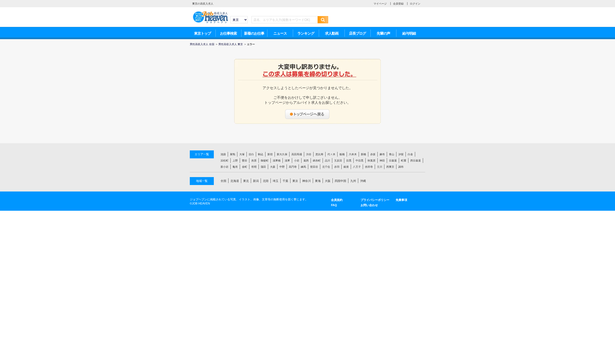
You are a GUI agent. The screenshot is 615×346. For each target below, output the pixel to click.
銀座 (346, 166)
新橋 (363, 154)
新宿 (270, 154)
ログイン (415, 3)
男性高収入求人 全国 (202, 44)
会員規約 (337, 200)
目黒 (348, 160)
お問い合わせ (369, 205)
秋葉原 (371, 160)
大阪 (328, 181)
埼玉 (275, 181)
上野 (235, 160)
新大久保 (282, 154)
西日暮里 (415, 160)
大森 (272, 166)
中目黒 (359, 160)
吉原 (254, 160)
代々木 (331, 154)
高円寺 (293, 166)
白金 (410, 154)
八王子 (357, 166)
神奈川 (306, 181)
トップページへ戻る (307, 114)
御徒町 (265, 160)
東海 (318, 181)
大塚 (242, 154)
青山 (391, 154)
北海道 (234, 181)
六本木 (353, 154)
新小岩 (224, 166)
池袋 (223, 154)
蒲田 (263, 166)
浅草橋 (277, 160)
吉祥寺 (369, 166)
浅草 (287, 160)
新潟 (256, 181)
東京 (295, 181)
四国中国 (340, 181)
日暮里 (393, 160)
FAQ (334, 205)
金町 (244, 166)
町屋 (403, 160)
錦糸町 (317, 160)
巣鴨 (232, 154)
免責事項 (401, 200)
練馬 (303, 166)
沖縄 (363, 181)
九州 (353, 181)
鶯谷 (244, 160)
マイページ (380, 3)
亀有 (235, 166)
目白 (251, 154)
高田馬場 (296, 154)
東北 (246, 181)
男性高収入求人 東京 (230, 44)
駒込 (260, 154)
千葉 (285, 181)
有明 (254, 166)
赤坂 (372, 154)
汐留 (401, 154)
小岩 (296, 160)
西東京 (390, 166)
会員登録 (398, 3)
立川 (379, 166)
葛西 (306, 160)
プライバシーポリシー (375, 200)
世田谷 (314, 166)
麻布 (382, 154)
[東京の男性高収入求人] (210, 12)
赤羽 (336, 166)
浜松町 (224, 160)
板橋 (342, 154)
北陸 (266, 181)
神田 (382, 160)
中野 (282, 166)
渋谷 (308, 154)
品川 (327, 160)
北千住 (326, 166)
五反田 (338, 160)
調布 (401, 166)
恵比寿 (319, 154)
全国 (223, 181)
